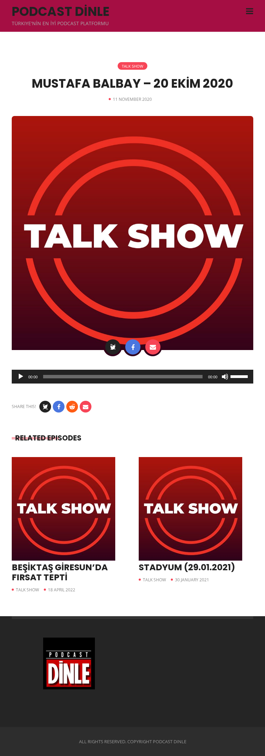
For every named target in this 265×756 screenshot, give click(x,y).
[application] (132, 377)
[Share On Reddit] (72, 407)
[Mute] (225, 376)
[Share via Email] (152, 347)
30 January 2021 (192, 580)
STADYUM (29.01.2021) (187, 567)
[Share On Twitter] (112, 347)
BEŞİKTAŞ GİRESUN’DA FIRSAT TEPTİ (60, 572)
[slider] (240, 376)
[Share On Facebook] (132, 347)
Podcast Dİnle (60, 11)
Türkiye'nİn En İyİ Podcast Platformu (60, 23)
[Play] (20, 376)
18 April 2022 (61, 590)
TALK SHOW (132, 66)
